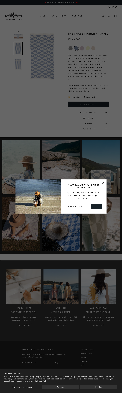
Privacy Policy (42, 381)
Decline (98, 387)
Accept (60, 387)
